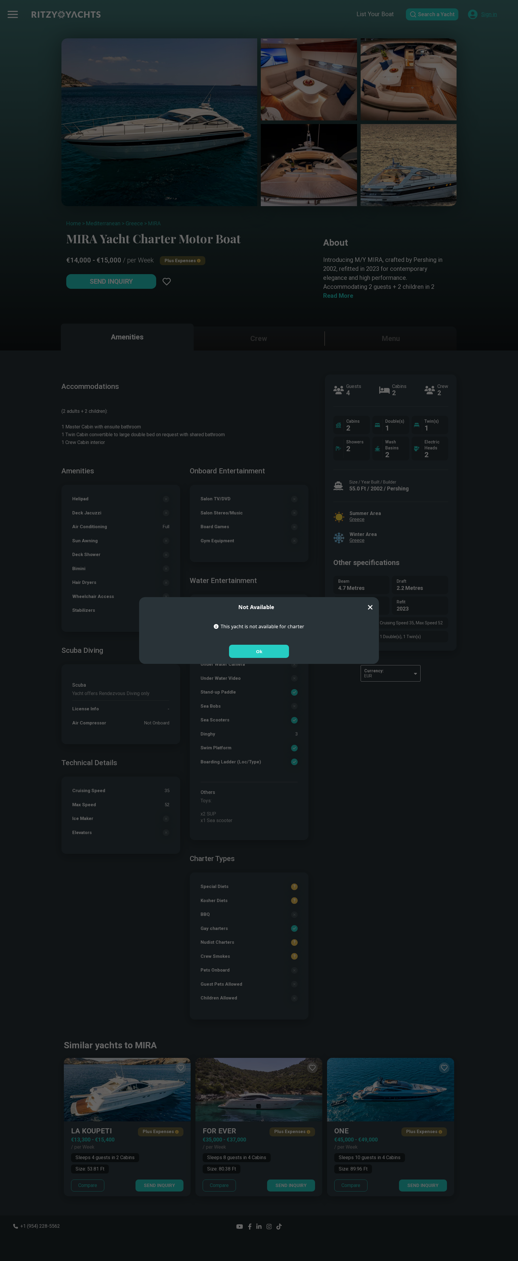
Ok (259, 651)
